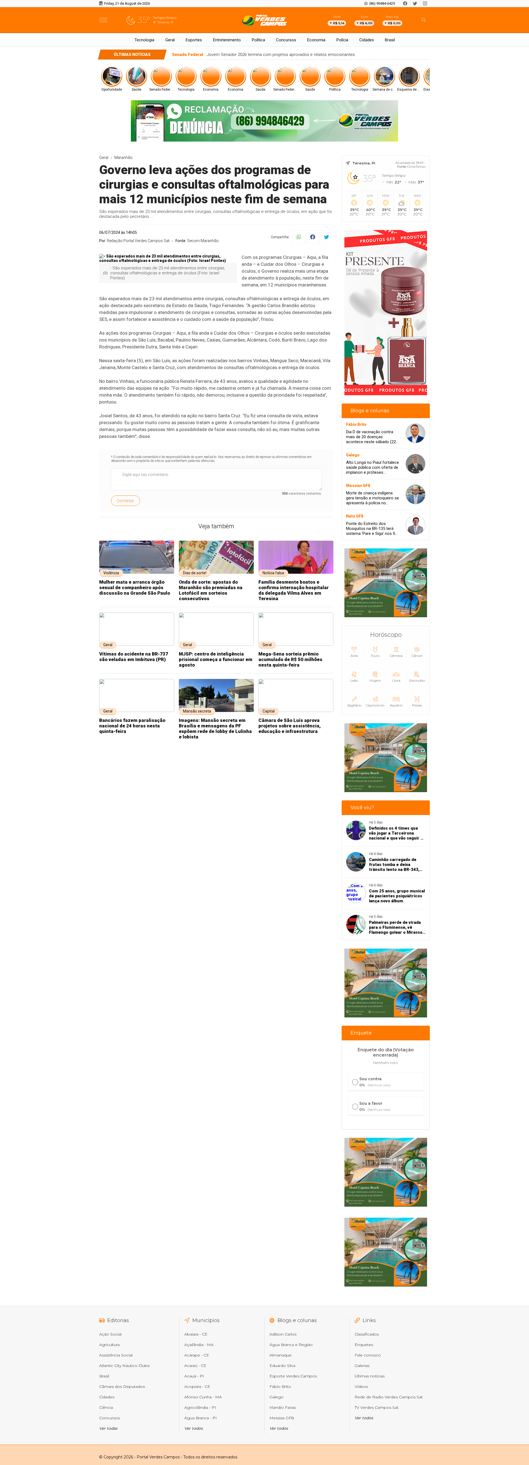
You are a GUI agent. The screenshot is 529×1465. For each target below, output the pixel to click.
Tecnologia (144, 39)
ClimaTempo (416, 167)
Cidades (366, 39)
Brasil (390, 39)
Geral (170, 39)
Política (258, 39)
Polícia (342, 39)
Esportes (194, 39)
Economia (316, 39)
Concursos (286, 39)
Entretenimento (227, 39)
